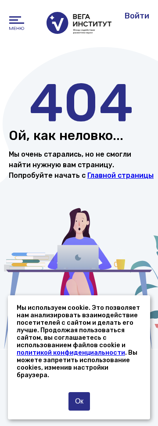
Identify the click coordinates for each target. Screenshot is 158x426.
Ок (79, 401)
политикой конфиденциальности (71, 352)
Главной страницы (120, 175)
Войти (137, 16)
